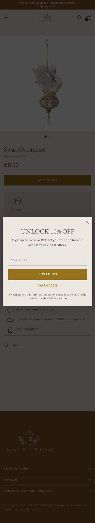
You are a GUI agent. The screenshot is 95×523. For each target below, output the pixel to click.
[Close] (87, 222)
